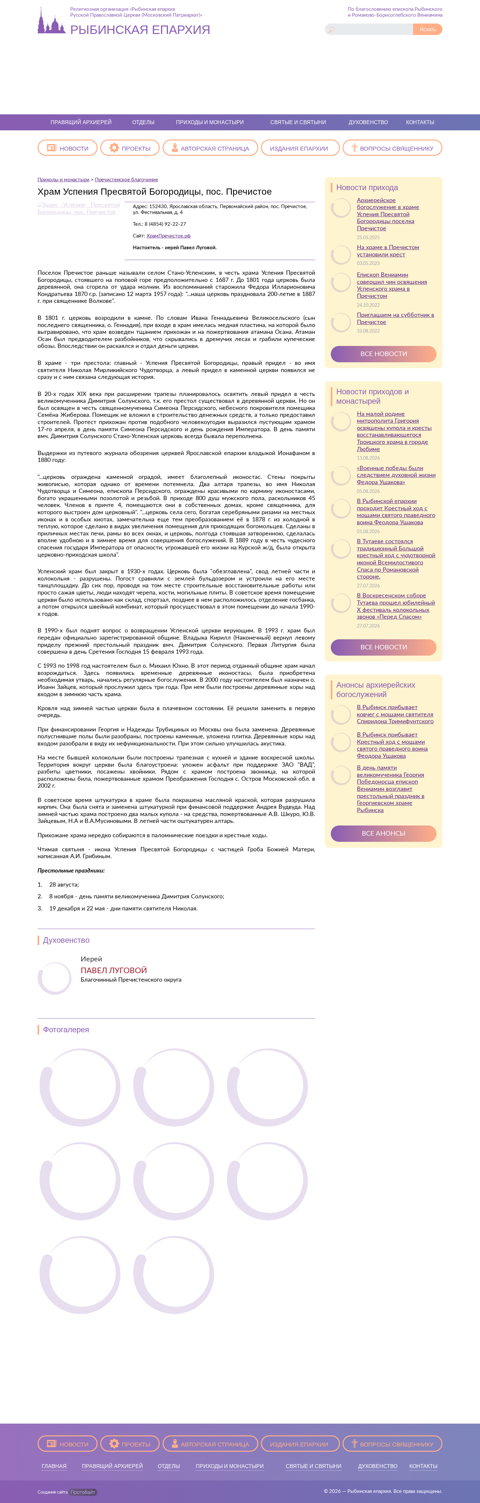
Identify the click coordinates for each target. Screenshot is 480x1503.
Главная (54, 1466)
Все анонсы (384, 833)
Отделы (143, 122)
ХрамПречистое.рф (169, 236)
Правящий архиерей (81, 122)
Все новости (383, 354)
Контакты (420, 122)
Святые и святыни (298, 122)
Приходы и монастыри (210, 122)
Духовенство (368, 122)
